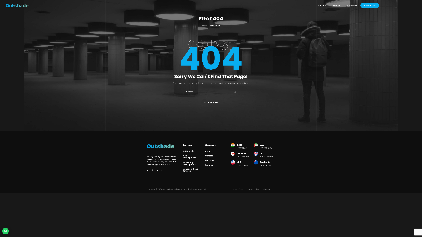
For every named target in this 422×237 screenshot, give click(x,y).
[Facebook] (152, 170)
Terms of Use (237, 189)
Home (204, 25)
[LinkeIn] (157, 170)
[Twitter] (147, 170)
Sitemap (266, 189)
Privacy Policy (253, 189)
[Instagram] (161, 170)
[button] (369, 5)
